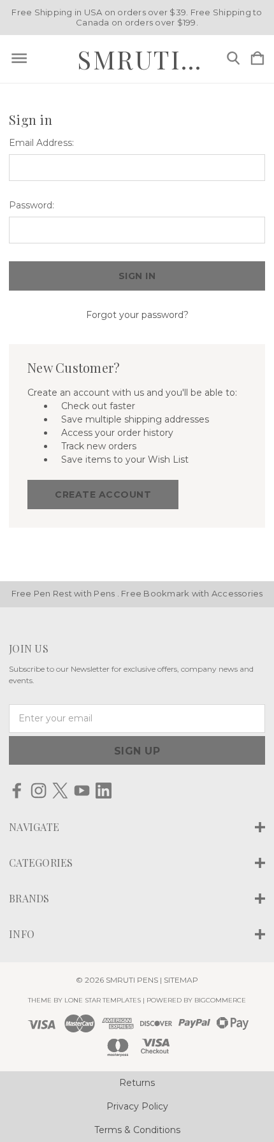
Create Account (103, 494)
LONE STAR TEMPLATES (102, 1000)
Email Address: (41, 142)
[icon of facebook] (17, 791)
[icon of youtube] (82, 791)
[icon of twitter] (60, 791)
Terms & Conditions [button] (137, 1130)
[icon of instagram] (39, 791)
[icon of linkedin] (104, 791)
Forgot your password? (137, 315)
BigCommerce (220, 1000)
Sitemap (181, 980)
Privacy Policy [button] (137, 1106)
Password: (31, 205)
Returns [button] (137, 1082)
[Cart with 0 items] (257, 59)
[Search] (233, 59)
